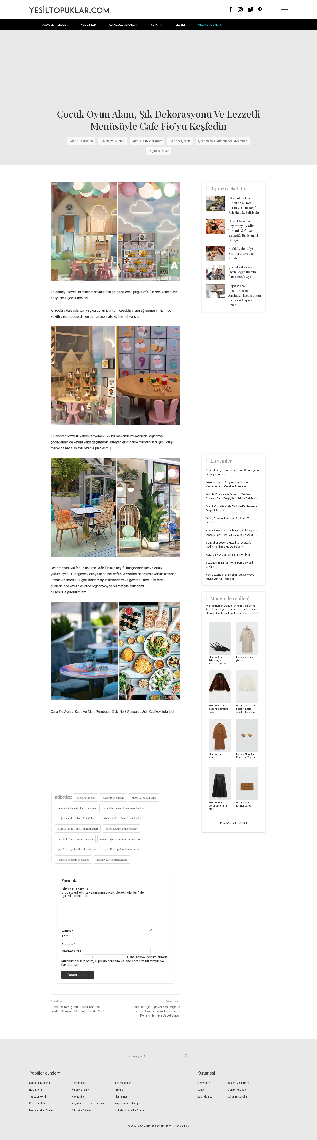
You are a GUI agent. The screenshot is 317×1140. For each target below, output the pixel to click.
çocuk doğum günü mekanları (75, 839)
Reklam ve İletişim (238, 1082)
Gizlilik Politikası (236, 1089)
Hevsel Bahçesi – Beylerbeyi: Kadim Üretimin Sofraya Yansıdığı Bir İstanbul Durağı (243, 230)
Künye (201, 1089)
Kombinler (88, 24)
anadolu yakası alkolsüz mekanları (124, 808)
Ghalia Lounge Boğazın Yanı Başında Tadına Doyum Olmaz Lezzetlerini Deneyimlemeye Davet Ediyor (155, 1011)
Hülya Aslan (36, 1089)
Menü (284, 9)
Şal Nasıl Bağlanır (39, 1082)
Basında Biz (204, 1096)
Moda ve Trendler (55, 24)
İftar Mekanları (123, 1082)
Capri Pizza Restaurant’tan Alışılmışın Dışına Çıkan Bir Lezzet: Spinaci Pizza (244, 295)
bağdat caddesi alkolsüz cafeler (76, 818)
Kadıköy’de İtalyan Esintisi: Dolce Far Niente (241, 253)
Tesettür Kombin (39, 1096)
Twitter (251, 9)
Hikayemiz (203, 1082)
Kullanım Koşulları (237, 1096)
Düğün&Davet (158, 151)
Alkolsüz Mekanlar (123, 24)
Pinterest (260, 9)
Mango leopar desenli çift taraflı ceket (218, 708)
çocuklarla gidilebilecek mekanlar (77, 849)
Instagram (240, 9)
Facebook (231, 9)
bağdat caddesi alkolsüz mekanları (78, 828)
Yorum (67, 931)
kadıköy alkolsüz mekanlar (112, 859)
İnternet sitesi (71, 951)
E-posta (68, 944)
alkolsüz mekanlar (113, 797)
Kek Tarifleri (78, 1096)
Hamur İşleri (79, 1082)
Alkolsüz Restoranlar (147, 141)
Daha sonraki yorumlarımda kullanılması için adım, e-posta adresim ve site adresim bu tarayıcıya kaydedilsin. (114, 961)
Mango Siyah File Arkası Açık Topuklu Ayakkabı (219, 660)
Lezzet (180, 24)
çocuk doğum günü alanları (121, 828)
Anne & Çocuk (180, 141)
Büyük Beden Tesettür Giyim (88, 1103)
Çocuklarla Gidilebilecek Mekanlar (222, 141)
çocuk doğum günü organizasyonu (120, 839)
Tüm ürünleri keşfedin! (233, 823)
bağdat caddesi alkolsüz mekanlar (121, 818)
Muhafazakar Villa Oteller (130, 1110)
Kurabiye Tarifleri (81, 1089)
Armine (119, 1089)
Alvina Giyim (122, 1096)
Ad (64, 936)
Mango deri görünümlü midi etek (218, 805)
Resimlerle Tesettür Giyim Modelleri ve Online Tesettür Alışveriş (69, 9)
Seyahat (157, 24)
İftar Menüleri (37, 1103)
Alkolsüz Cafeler (112, 141)
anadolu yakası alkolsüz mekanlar (77, 808)
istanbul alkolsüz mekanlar (73, 859)
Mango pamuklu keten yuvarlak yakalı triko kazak (245, 708)
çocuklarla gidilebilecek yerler (122, 849)
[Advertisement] (158, 69)
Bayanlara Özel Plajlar (128, 1103)
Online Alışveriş (210, 24)
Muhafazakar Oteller (41, 1110)
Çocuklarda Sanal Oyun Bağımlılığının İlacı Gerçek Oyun (242, 272)
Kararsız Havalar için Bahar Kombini (228, 554)
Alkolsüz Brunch (81, 141)
